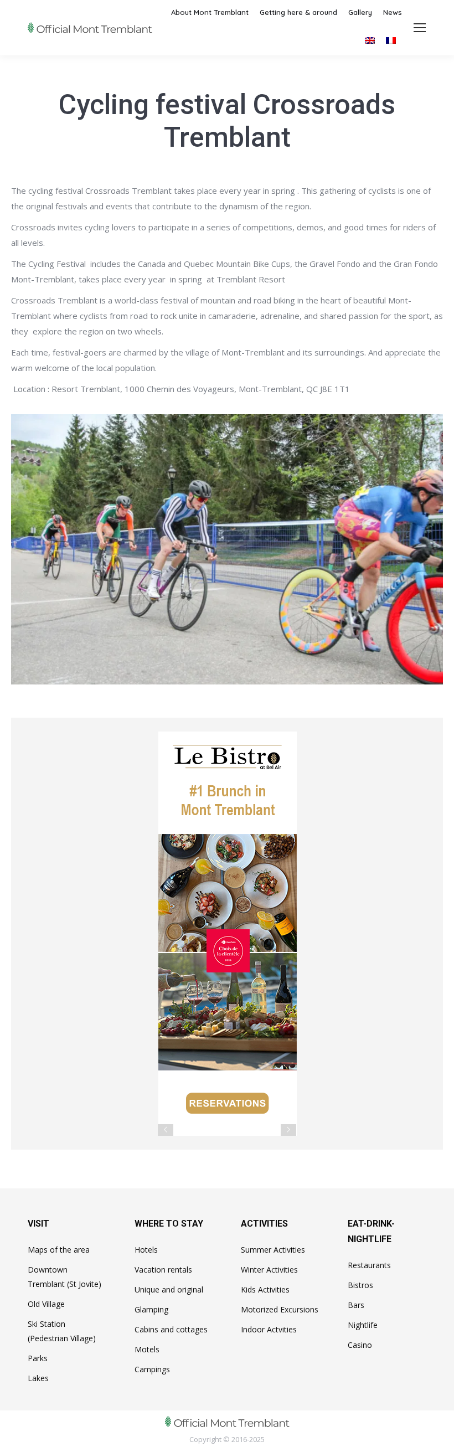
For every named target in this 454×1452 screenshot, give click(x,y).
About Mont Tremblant (210, 12)
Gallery (360, 12)
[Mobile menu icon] (419, 27)
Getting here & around (298, 12)
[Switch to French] (390, 40)
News (392, 12)
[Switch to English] (369, 40)
